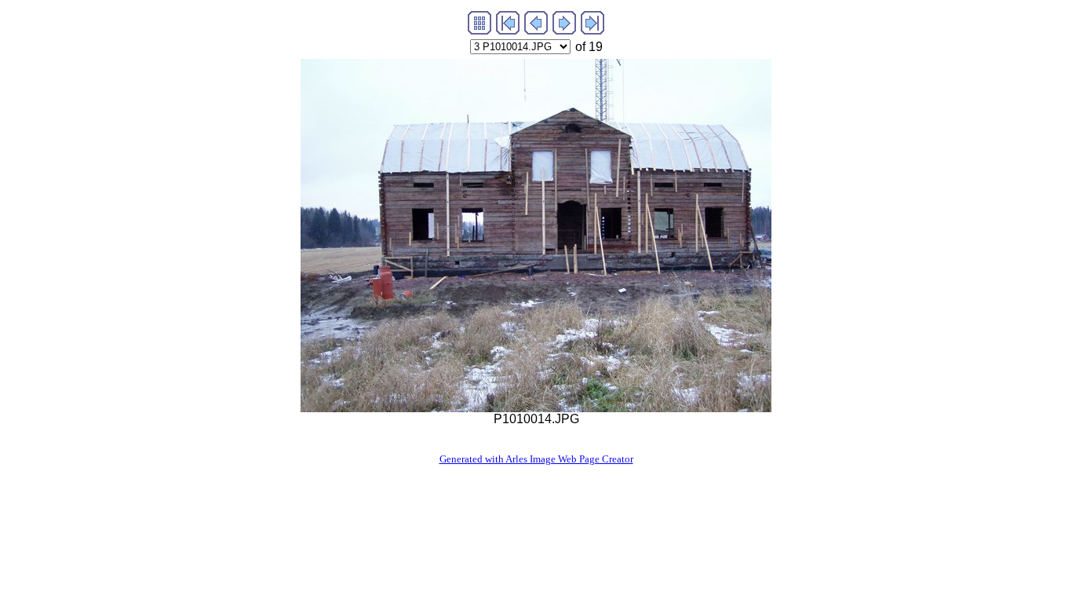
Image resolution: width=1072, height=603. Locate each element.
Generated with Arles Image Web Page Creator (536, 459)
